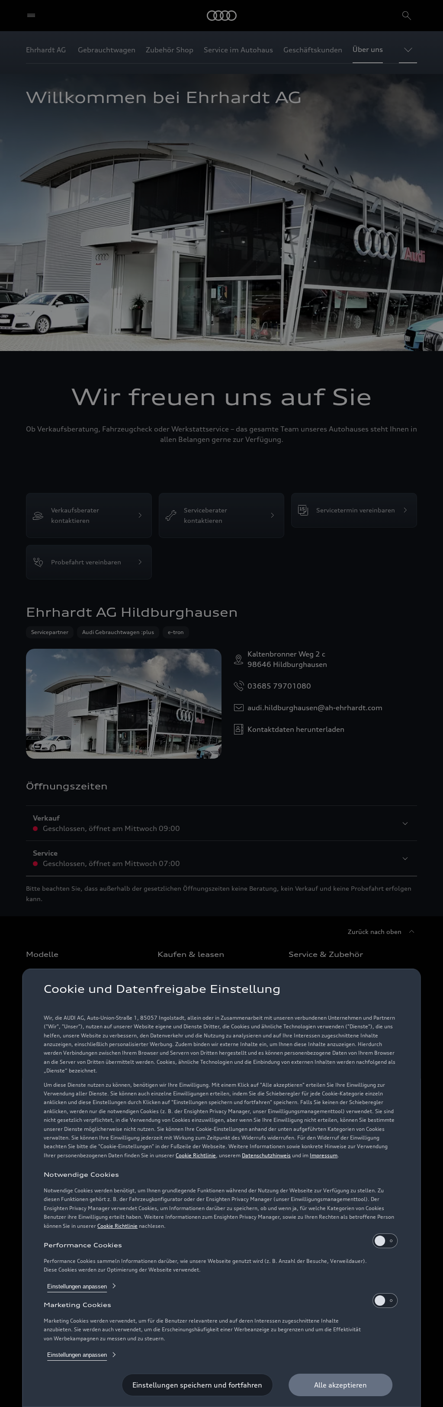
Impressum (323, 1155)
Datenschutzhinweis (266, 1155)
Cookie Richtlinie (196, 1155)
